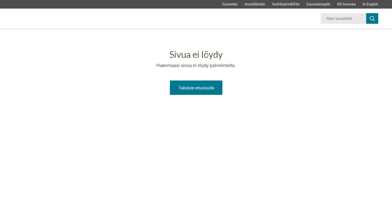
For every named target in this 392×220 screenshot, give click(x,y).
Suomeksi (230, 4)
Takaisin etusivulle (196, 87)
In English (370, 4)
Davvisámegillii (318, 4)
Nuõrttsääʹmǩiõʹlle (286, 4)
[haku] (372, 18)
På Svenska (346, 4)
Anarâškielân (254, 4)
